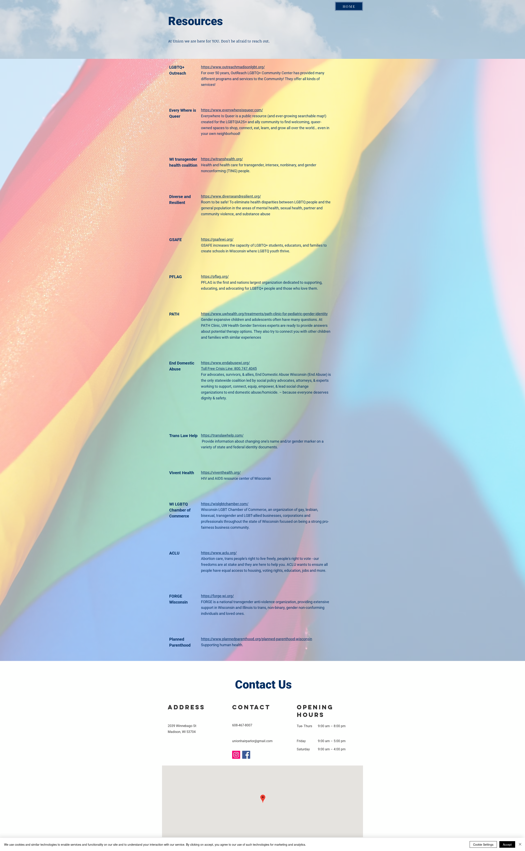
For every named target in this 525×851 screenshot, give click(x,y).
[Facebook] (246, 755)
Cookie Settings (483, 844)
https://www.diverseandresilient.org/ (231, 196)
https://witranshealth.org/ (222, 159)
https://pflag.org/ (215, 276)
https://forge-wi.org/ (217, 596)
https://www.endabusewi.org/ (225, 363)
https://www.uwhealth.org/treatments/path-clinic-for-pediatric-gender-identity (264, 314)
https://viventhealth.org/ (221, 472)
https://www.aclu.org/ (219, 553)
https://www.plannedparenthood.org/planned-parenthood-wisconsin (256, 639)
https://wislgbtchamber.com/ (224, 504)
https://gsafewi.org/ (217, 239)
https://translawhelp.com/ (222, 435)
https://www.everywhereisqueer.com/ (232, 110)
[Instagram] (236, 755)
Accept (507, 844)
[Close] (520, 844)
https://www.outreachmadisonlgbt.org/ (233, 67)
